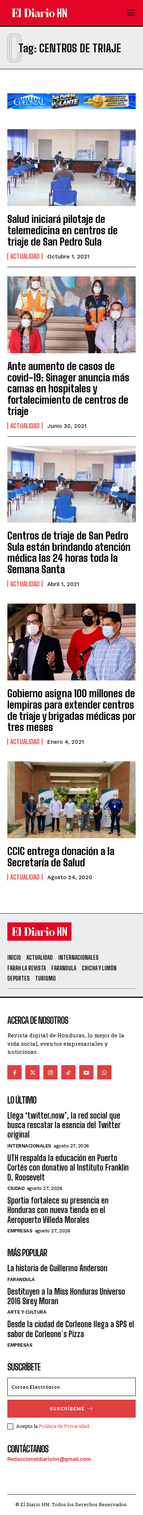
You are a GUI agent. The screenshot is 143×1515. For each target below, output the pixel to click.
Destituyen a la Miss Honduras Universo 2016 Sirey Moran (66, 1296)
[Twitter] (32, 1072)
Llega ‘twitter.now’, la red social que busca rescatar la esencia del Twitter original (63, 1125)
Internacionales (29, 1146)
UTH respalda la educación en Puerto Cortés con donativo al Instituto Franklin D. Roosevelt (68, 1167)
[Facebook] (14, 1072)
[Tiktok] (68, 1072)
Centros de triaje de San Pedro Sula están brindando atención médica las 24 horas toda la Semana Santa (69, 552)
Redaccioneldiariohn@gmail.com (49, 1459)
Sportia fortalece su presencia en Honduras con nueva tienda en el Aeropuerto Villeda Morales (58, 1210)
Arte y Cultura (26, 1312)
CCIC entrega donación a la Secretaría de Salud (60, 857)
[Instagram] (50, 1072)
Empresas (19, 1231)
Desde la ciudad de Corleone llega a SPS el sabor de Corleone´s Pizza (70, 1329)
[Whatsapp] (104, 1072)
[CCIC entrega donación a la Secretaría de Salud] (71, 799)
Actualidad (25, 256)
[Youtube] (86, 1072)
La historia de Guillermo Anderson (57, 1268)
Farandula (21, 1279)
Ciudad (15, 1188)
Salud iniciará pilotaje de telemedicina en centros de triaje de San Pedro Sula (62, 230)
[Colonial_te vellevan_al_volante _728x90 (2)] (71, 114)
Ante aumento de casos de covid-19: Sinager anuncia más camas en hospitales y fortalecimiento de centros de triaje (68, 388)
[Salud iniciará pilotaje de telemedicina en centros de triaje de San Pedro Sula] (71, 167)
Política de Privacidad (64, 1426)
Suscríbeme (67, 1408)
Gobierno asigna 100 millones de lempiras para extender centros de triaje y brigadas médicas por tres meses (71, 710)
